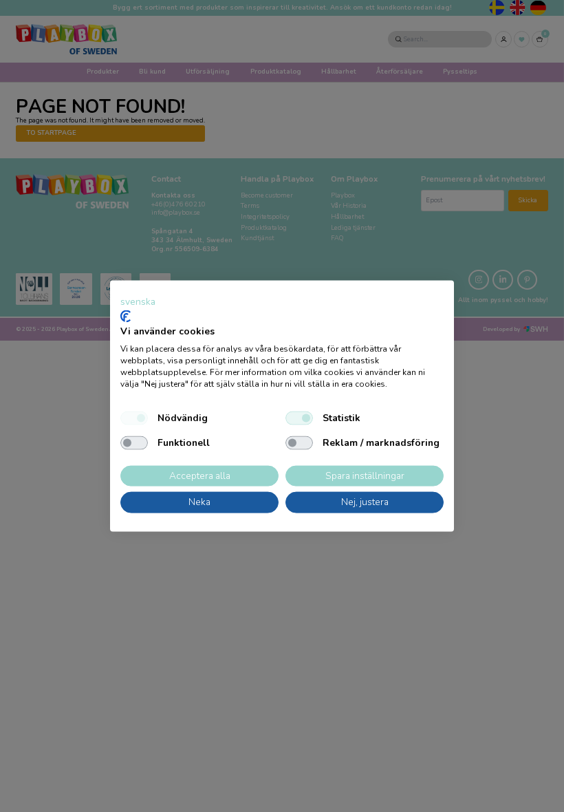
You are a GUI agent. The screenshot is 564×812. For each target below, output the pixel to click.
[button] (137, 302)
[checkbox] (134, 418)
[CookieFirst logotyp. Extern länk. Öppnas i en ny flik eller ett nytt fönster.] (125, 316)
